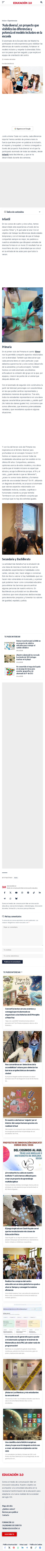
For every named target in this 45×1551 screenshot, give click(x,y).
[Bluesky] (16, 898)
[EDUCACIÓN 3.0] (22, 2)
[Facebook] (4, 892)
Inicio (4, 21)
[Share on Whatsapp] (18, 1547)
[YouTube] (16, 892)
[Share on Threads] (31, 1547)
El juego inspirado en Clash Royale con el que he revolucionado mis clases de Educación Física (22, 1231)
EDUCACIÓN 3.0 (9, 63)
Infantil (5, 155)
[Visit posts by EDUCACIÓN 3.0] (4, 887)
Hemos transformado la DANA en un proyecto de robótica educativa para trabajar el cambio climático (28, 644)
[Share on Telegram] (27, 1547)
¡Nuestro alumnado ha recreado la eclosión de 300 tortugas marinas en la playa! (28, 657)
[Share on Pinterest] (14, 1547)
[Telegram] (4, 898)
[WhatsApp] (10, 898)
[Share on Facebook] (5, 1547)
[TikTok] (33, 892)
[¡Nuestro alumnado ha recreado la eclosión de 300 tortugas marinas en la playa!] (9, 659)
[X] (10, 892)
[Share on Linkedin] (22, 1547)
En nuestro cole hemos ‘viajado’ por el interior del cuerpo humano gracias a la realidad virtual (21, 1123)
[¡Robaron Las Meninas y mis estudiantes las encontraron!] (22, 1374)
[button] (4, 2)
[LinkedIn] (39, 892)
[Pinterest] (28, 892)
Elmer (37, 352)
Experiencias (12, 21)
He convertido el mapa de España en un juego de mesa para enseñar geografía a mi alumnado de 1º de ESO (28, 670)
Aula (15, 877)
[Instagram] (22, 892)
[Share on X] (9, 1547)
